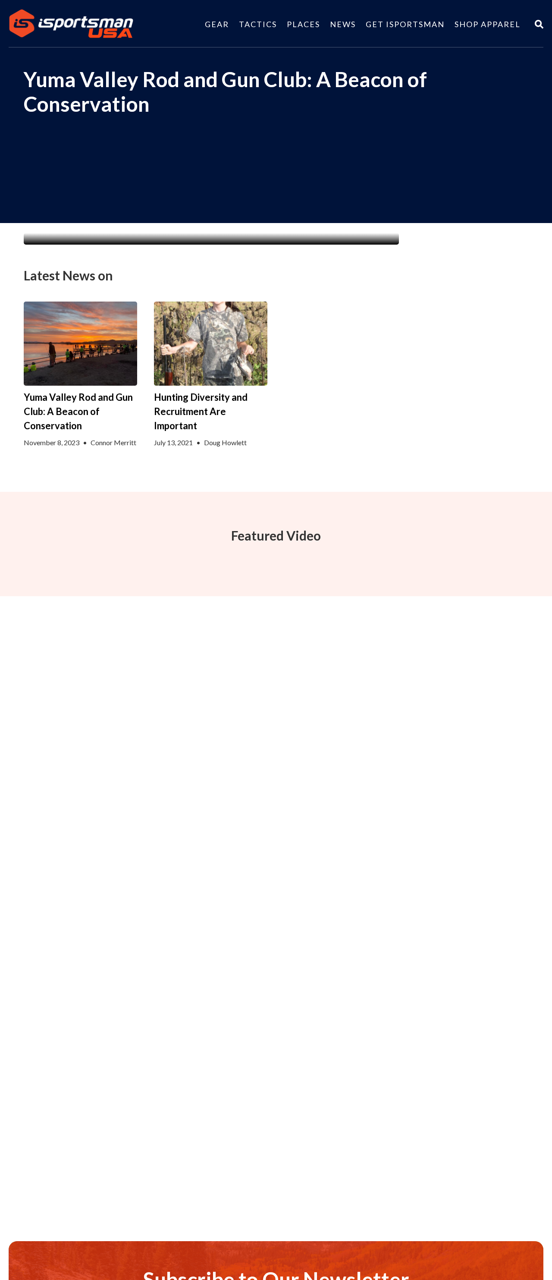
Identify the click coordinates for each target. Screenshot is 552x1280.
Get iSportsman (405, 24)
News (343, 24)
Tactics (258, 24)
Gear (217, 24)
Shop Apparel (488, 24)
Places (303, 24)
